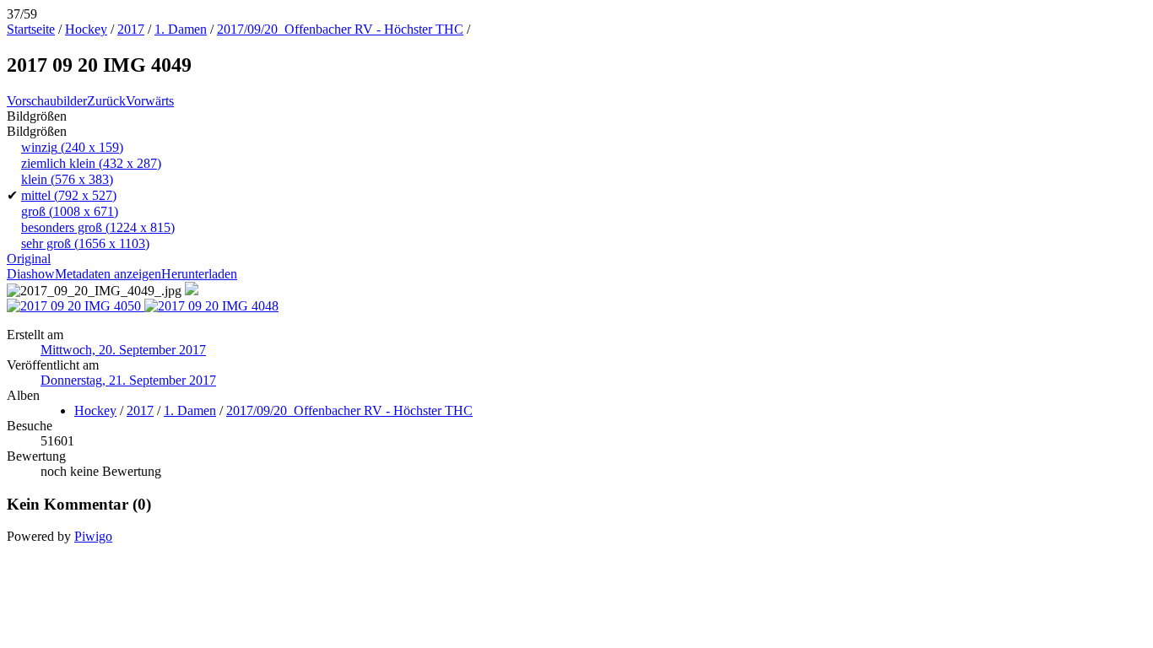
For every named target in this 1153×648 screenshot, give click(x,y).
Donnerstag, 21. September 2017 (128, 380)
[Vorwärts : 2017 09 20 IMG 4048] (211, 306)
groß (69, 211)
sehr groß (85, 243)
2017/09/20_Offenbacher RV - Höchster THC (340, 29)
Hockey (86, 29)
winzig (72, 147)
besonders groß (98, 227)
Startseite (31, 29)
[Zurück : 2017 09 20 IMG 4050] (75, 306)
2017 (130, 29)
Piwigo (93, 536)
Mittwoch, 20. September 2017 (123, 350)
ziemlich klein (91, 163)
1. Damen (180, 29)
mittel (68, 195)
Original (29, 258)
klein (67, 179)
